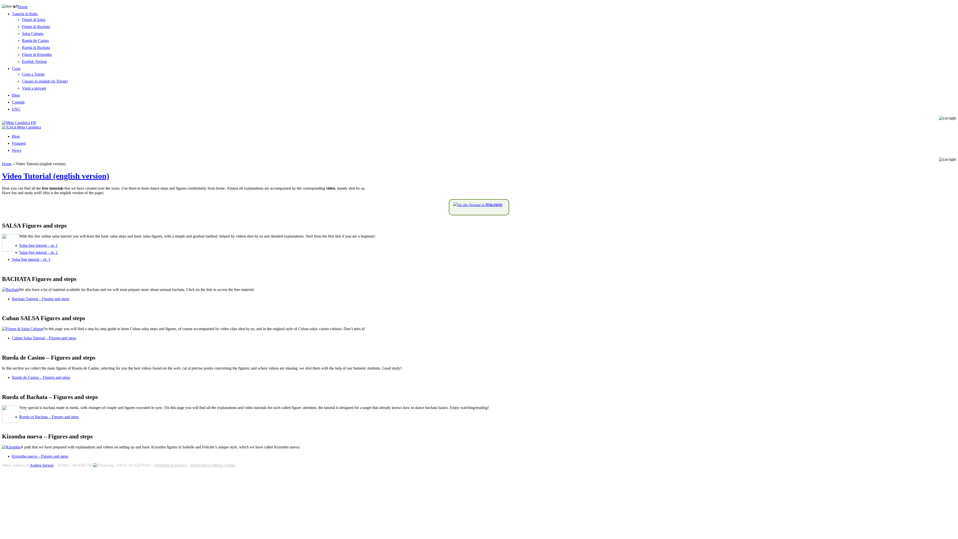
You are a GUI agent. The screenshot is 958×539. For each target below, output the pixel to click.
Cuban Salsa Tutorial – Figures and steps (44, 338)
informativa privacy (170, 465)
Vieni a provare (34, 88)
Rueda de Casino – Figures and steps (41, 377)
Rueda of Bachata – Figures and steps (49, 417)
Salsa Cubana (32, 33)
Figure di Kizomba (37, 54)
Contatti (18, 102)
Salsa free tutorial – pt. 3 (31, 259)
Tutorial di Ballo (25, 14)
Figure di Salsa (33, 19)
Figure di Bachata (36, 26)
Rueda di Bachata (36, 47)
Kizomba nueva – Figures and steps (40, 456)
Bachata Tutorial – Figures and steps (40, 299)
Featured (19, 143)
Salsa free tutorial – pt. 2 (38, 252)
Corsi (16, 68)
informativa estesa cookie (212, 465)
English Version (34, 61)
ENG (16, 109)
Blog (16, 95)
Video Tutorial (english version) (55, 175)
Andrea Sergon (42, 465)
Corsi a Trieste (33, 74)
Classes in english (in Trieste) (45, 81)
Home (23, 7)
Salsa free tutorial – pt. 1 (38, 245)
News (16, 150)
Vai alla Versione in (479, 205)
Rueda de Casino (35, 40)
